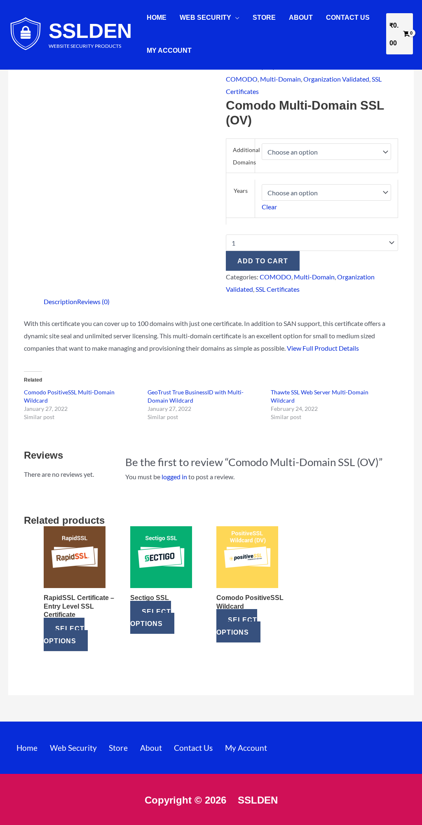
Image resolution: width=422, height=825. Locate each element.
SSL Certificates (278, 289)
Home (156, 17)
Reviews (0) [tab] (93, 301)
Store (264, 17)
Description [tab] (60, 301)
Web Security (205, 17)
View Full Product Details (323, 348)
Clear (269, 207)
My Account (169, 50)
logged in (174, 476)
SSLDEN (90, 30)
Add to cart (262, 261)
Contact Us (348, 17)
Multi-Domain (280, 79)
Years (241, 190)
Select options (64, 634)
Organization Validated (336, 79)
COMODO (242, 79)
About (301, 17)
